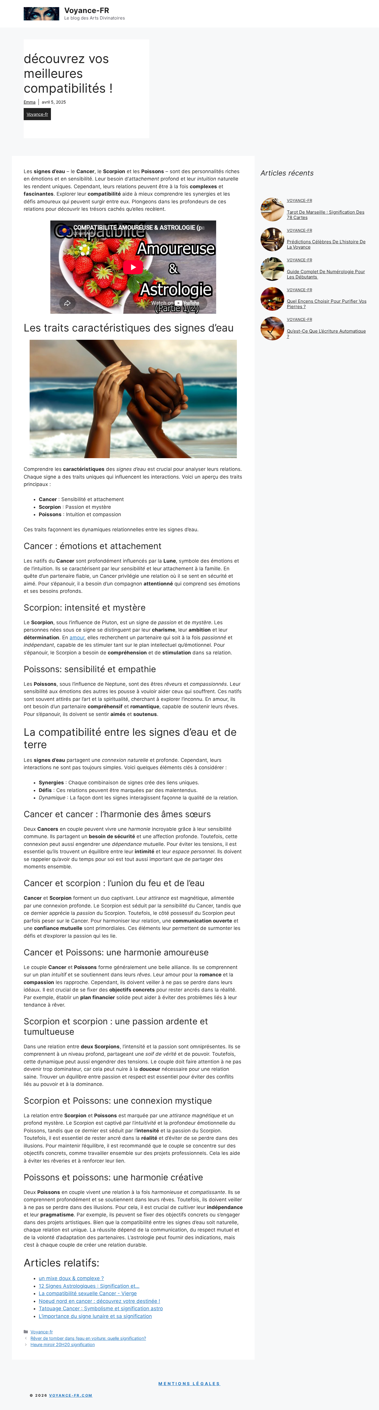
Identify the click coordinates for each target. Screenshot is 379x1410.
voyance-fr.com (71, 1395)
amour (77, 637)
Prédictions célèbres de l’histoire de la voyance (326, 244)
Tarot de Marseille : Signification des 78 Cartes (325, 214)
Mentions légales (189, 1383)
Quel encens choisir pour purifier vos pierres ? (327, 303)
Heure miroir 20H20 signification (62, 1344)
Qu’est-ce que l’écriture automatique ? (326, 333)
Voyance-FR (86, 10)
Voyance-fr (37, 114)
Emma (30, 101)
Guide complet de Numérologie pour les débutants (326, 274)
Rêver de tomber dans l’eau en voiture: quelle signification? (88, 1338)
